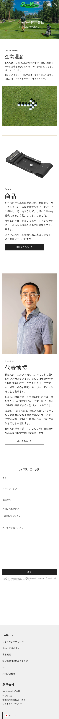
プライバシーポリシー (13, 642)
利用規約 (15, 579)
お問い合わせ (8, 674)
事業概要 (6, 655)
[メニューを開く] (4, 4)
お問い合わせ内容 (10, 509)
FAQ (4, 667)
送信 (29, 572)
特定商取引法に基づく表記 (15, 661)
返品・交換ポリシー (11, 648)
